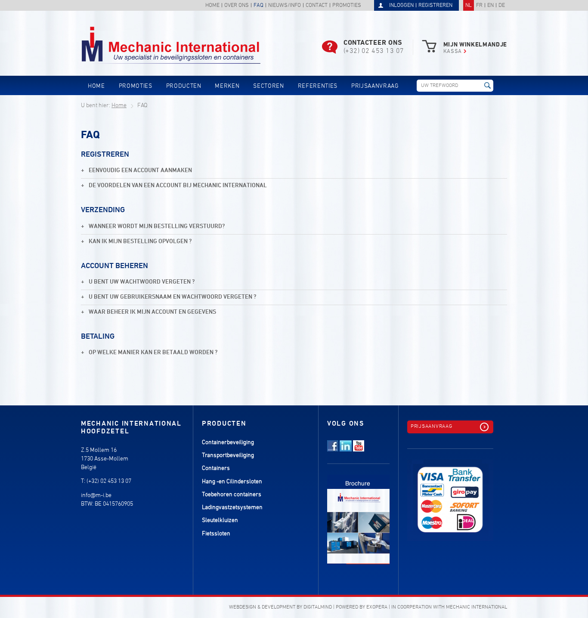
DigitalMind (317, 607)
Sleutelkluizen (220, 520)
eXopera (376, 607)
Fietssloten (216, 534)
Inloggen (401, 5)
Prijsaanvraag (375, 86)
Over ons (236, 6)
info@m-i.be (96, 495)
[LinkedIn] (346, 450)
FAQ (258, 6)
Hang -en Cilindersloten (232, 481)
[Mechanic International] (171, 45)
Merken (227, 86)
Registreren (435, 5)
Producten (183, 86)
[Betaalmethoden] (450, 495)
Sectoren (268, 86)
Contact (317, 6)
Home (212, 6)
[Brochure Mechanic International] (358, 514)
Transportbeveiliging (228, 455)
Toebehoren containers (231, 494)
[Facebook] (332, 450)
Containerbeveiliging (228, 442)
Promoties (346, 6)
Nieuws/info (284, 6)
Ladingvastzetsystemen (232, 507)
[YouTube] (358, 450)
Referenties (317, 86)
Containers (216, 468)
